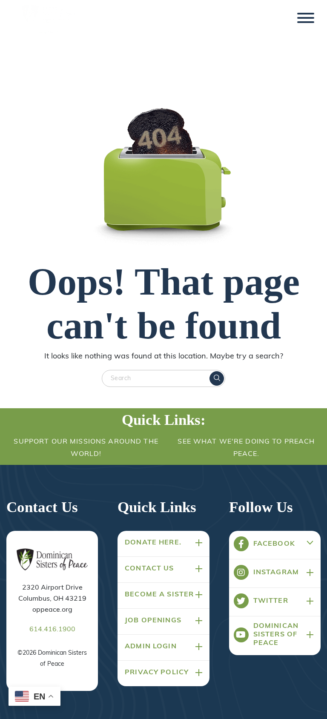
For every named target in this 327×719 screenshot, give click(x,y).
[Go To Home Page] (52, 560)
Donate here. (153, 542)
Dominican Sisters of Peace (275, 635)
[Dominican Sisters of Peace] (49, 20)
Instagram (276, 572)
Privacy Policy (157, 672)
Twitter (270, 601)
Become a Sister (159, 594)
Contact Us (149, 568)
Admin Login (151, 646)
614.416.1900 (52, 629)
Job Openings (153, 620)
